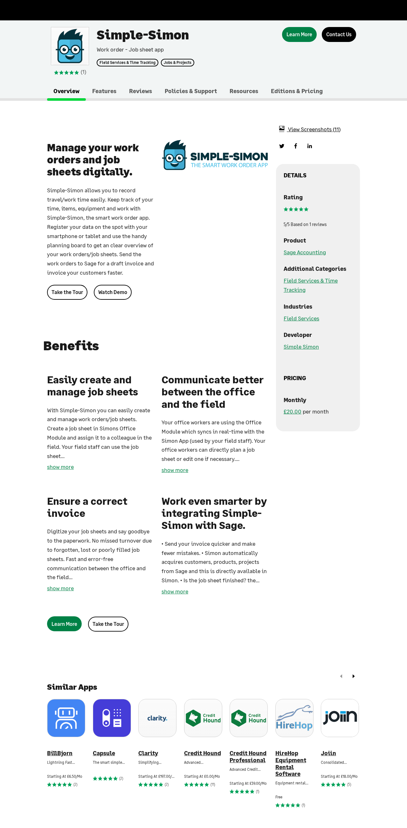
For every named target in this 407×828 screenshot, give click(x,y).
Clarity (148, 753)
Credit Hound (202, 753)
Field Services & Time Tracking (127, 63)
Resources (244, 90)
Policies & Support (191, 90)
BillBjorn (59, 753)
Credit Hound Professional (248, 756)
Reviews (140, 90)
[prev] (341, 677)
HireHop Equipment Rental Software (290, 763)
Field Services (301, 318)
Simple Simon (301, 346)
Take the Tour (67, 292)
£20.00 (292, 411)
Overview (66, 90)
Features (104, 90)
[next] (353, 677)
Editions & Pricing (297, 90)
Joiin (328, 753)
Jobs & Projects (177, 63)
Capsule (104, 753)
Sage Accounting (305, 252)
